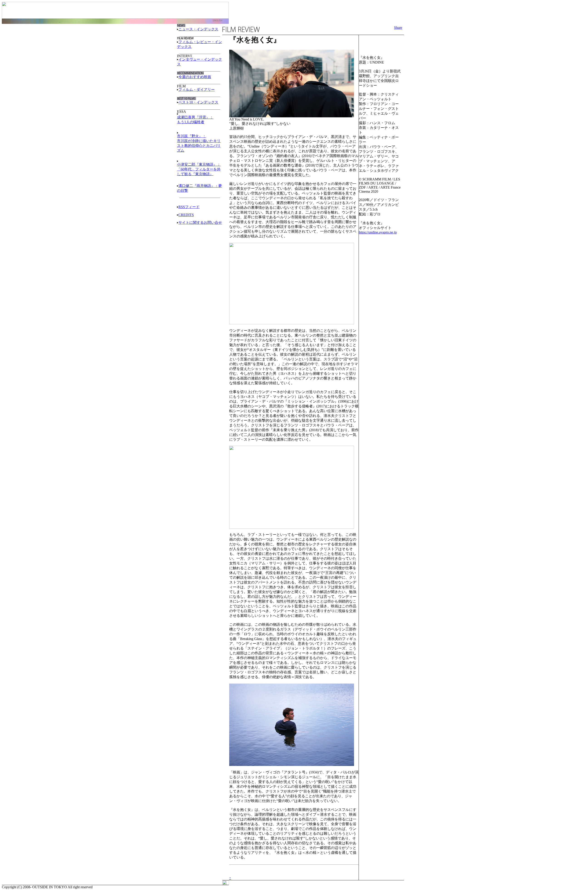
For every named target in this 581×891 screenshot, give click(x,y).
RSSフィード (188, 207)
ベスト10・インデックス (198, 102)
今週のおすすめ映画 (194, 77)
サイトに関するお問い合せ (200, 222)
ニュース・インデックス (198, 29)
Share (398, 28)
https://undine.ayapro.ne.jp (378, 232)
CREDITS (186, 215)
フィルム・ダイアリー (196, 89)
